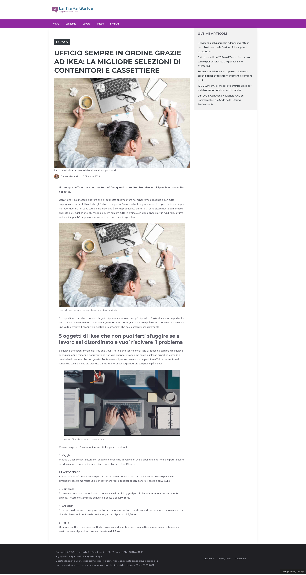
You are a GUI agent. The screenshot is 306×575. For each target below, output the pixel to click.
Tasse (100, 23)
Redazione (240, 558)
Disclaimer (209, 558)
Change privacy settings (293, 571)
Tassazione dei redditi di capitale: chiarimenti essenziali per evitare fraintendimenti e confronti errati (225, 76)
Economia (71, 23)
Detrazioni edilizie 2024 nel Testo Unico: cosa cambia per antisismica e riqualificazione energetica (224, 61)
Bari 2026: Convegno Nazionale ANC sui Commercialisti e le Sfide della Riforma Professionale (221, 100)
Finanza (114, 23)
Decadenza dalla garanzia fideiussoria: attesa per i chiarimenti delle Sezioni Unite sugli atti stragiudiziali (223, 47)
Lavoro (86, 23)
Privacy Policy (225, 558)
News (56, 23)
